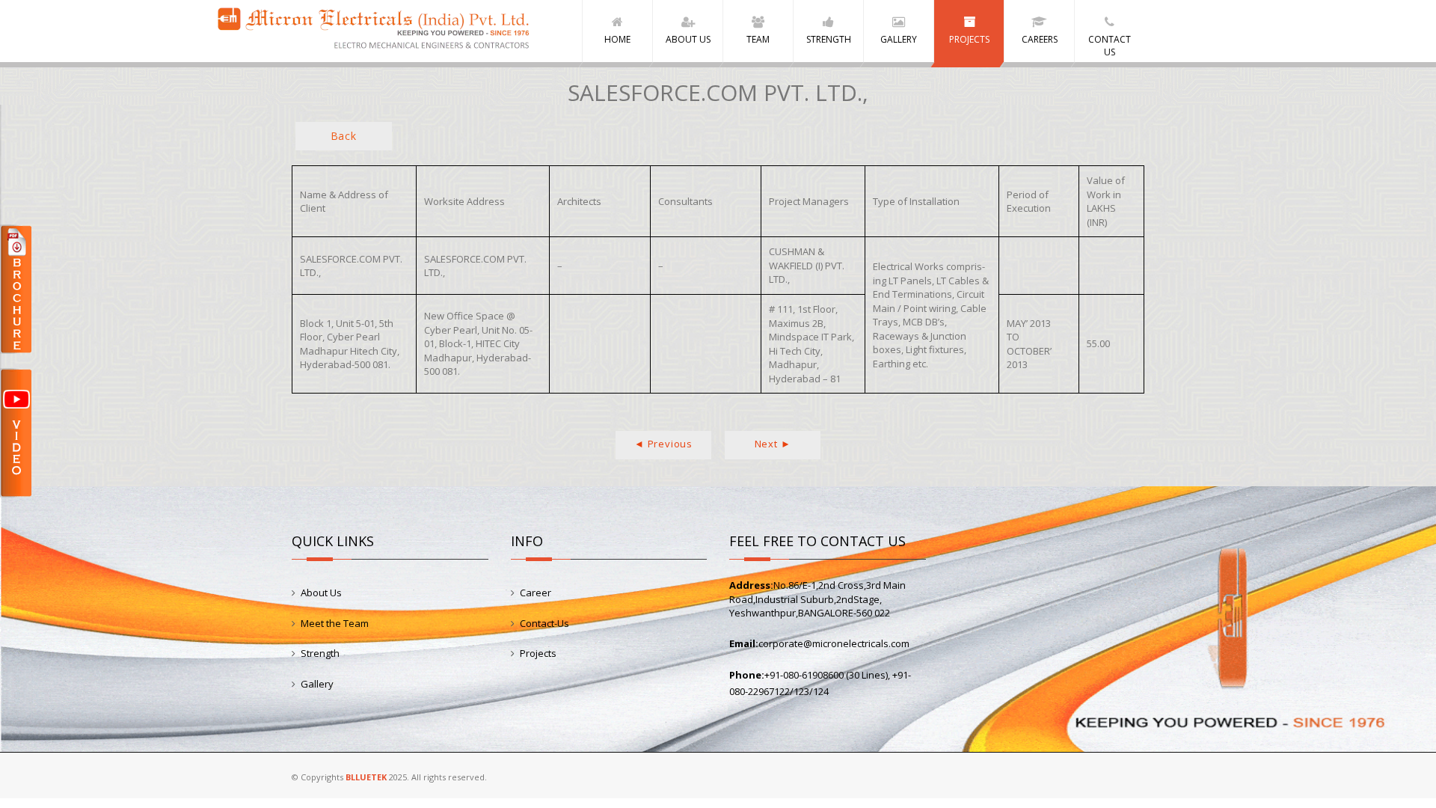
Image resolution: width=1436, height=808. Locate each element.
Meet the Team (335, 623)
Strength (320, 653)
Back (344, 136)
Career (535, 592)
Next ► (773, 443)
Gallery (317, 684)
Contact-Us (544, 623)
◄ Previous (663, 443)
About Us (321, 592)
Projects (538, 653)
